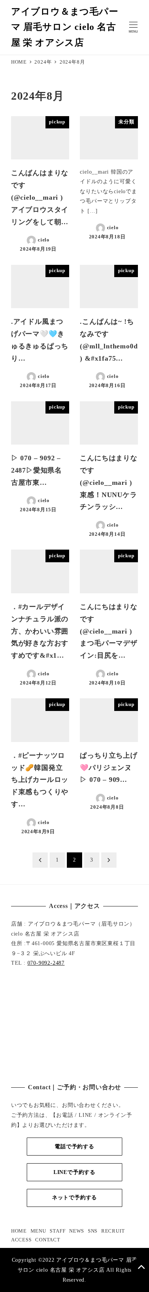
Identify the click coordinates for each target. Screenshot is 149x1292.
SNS (92, 1231)
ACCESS (21, 1240)
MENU (38, 1231)
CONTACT (47, 1240)
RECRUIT (113, 1231)
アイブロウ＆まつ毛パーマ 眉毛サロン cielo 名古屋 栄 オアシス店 (64, 27)
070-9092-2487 (46, 963)
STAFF (57, 1231)
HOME (19, 1231)
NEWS (76, 1231)
